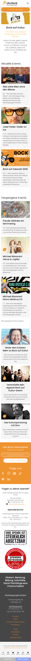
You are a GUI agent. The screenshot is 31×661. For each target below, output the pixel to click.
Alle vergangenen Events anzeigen (12, 321)
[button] (28, 3)
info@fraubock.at (15, 606)
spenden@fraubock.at (17, 504)
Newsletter (7, 659)
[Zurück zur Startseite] (10, 3)
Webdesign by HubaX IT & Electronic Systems (15, 647)
